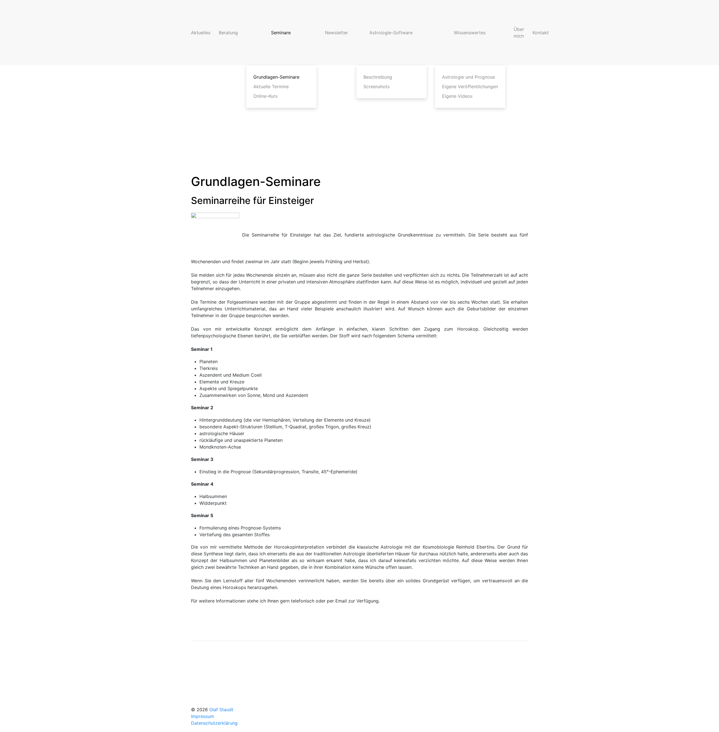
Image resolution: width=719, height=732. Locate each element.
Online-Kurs (265, 96)
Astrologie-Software (391, 32)
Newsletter (336, 32)
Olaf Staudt (221, 709)
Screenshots (376, 86)
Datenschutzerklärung (214, 723)
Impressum (202, 716)
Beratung (228, 32)
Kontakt (541, 32)
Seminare (281, 32)
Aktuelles (200, 32)
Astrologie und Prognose (468, 77)
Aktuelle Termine (271, 86)
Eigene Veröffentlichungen (470, 86)
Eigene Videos (457, 96)
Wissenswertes (470, 32)
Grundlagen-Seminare (276, 77)
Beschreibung (377, 77)
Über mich (519, 32)
